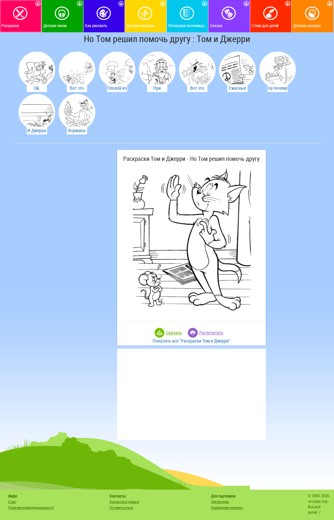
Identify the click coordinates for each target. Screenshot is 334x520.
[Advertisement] (64, 190)
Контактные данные (124, 501)
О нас (12, 501)
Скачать (174, 332)
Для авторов (220, 501)
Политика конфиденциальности (30, 507)
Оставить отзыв (121, 507)
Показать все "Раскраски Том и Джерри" (191, 341)
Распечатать (211, 332)
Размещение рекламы (227, 507)
